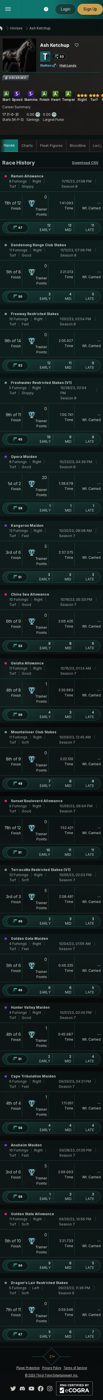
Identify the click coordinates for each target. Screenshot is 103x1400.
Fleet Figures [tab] (51, 145)
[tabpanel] (51, 750)
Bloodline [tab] (78, 145)
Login (65, 9)
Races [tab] (9, 145)
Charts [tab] (27, 145)
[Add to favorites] (77, 45)
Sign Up (90, 9)
